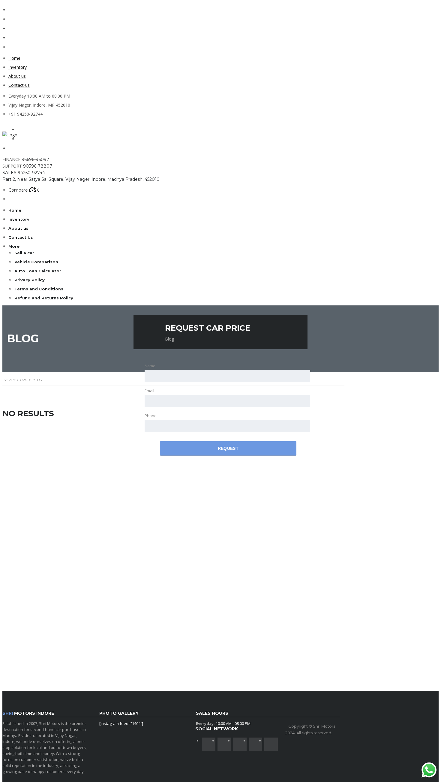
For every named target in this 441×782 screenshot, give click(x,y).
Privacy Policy (29, 279)
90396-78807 (37, 166)
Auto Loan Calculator (37, 270)
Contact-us (19, 85)
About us (17, 76)
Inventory (17, 67)
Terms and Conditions (38, 288)
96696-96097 (35, 159)
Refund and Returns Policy (43, 298)
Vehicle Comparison (36, 261)
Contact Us (20, 237)
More (14, 246)
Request (228, 448)
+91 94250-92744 (25, 114)
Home (14, 58)
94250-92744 (31, 172)
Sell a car (24, 252)
